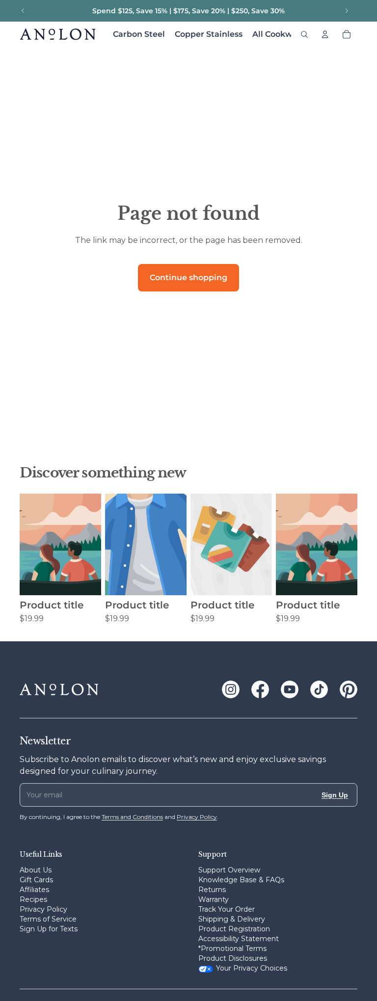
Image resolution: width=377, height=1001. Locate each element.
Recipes (33, 899)
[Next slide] (346, 11)
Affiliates (34, 889)
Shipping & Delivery (231, 919)
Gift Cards (36, 879)
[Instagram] (231, 689)
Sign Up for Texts (49, 928)
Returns (212, 889)
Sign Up (335, 795)
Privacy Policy (43, 909)
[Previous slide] (23, 11)
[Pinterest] (348, 689)
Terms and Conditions (132, 816)
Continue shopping (188, 277)
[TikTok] (319, 689)
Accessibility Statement (238, 938)
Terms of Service (48, 919)
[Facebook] (260, 689)
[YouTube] (289, 689)
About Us (36, 870)
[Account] (325, 34)
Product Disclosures (232, 958)
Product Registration (234, 928)
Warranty (213, 899)
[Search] (304, 34)
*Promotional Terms (232, 948)
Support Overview (229, 870)
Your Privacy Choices (251, 968)
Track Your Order (226, 909)
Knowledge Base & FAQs (241, 879)
